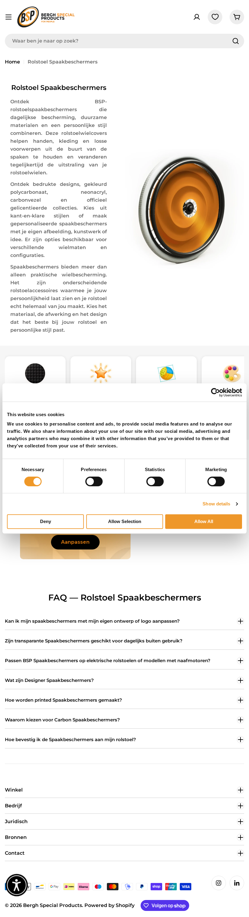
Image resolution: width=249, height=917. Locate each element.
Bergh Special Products (52, 905)
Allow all (203, 521)
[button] (16, 885)
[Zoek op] (235, 41)
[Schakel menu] (8, 17)
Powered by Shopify (109, 905)
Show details (216, 503)
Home (12, 62)
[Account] (196, 17)
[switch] (94, 481)
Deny (45, 521)
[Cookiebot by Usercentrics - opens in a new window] (215, 392)
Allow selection (124, 521)
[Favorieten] (215, 17)
